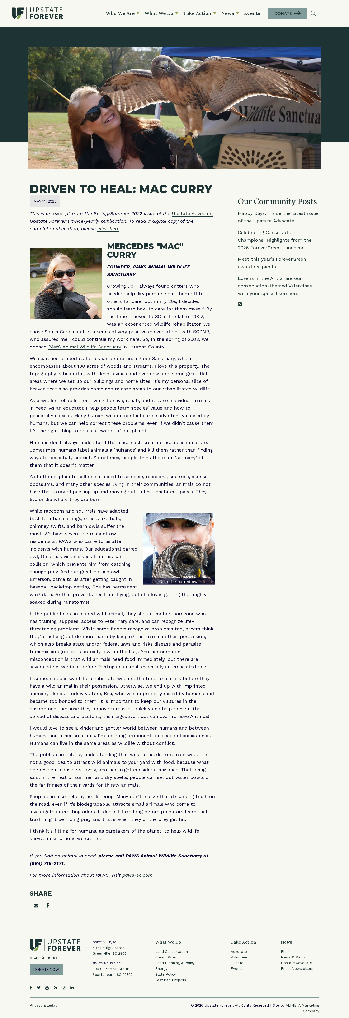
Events (237, 969)
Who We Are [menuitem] (120, 13)
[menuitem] (314, 13)
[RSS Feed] (240, 304)
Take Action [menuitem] (197, 13)
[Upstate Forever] (37, 13)
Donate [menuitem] (283, 13)
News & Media (293, 957)
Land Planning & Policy (175, 963)
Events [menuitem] (252, 13)
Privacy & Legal (43, 1005)
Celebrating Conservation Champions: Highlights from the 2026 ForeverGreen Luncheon (274, 240)
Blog (285, 951)
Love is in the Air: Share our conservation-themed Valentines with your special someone (275, 285)
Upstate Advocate (192, 213)
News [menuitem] (227, 13)
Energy (161, 969)
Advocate (239, 951)
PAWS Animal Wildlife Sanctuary (84, 347)
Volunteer (239, 957)
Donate (237, 963)
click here (108, 228)
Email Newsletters (297, 969)
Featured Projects (170, 980)
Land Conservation (171, 951)
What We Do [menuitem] (158, 13)
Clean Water (166, 957)
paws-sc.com (137, 875)
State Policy (165, 974)
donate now (46, 969)
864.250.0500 (43, 958)
